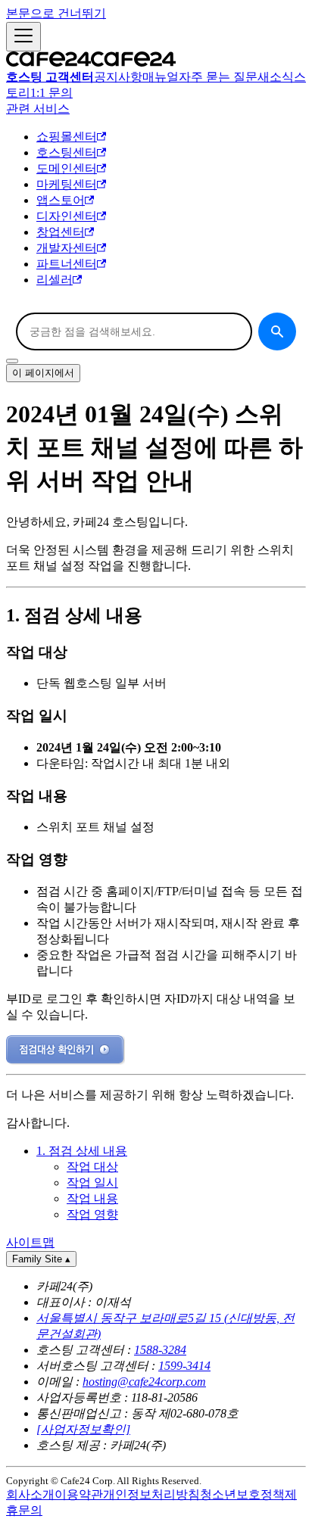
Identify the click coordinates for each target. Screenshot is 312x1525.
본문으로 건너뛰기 (56, 13)
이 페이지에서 (43, 372)
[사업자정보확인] (83, 1429)
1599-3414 (184, 1365)
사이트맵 (30, 1242)
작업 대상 (92, 1166)
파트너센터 (66, 263)
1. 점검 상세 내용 (81, 1150)
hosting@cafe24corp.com (144, 1381)
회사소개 (30, 1494)
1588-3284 (160, 1349)
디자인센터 (66, 216)
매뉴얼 (160, 76)
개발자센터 (66, 247)
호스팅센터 (66, 152)
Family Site (41, 1259)
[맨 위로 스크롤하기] (12, 361)
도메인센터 (66, 168)
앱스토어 (60, 200)
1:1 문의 (51, 92)
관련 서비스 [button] (38, 108)
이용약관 (79, 1494)
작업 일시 (92, 1182)
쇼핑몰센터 (66, 136)
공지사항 (118, 76)
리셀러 (54, 279)
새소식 (275, 76)
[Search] (277, 331)
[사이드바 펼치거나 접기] (23, 36)
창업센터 (60, 232)
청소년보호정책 (242, 1494)
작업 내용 (92, 1198)
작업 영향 (92, 1214)
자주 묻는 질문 (218, 76)
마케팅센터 (66, 184)
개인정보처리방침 (151, 1494)
